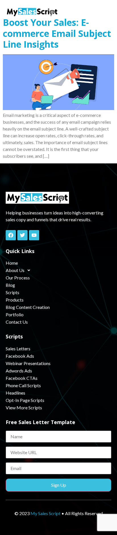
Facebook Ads (20, 356)
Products (15, 299)
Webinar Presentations (28, 363)
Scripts (12, 292)
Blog (10, 285)
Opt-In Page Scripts (25, 400)
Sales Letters (18, 348)
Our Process (18, 277)
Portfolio (15, 314)
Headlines (15, 392)
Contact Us (17, 322)
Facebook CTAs (21, 378)
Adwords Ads (19, 370)
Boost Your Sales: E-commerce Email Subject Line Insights (57, 33)
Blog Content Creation (28, 307)
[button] (105, 12)
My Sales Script (45, 513)
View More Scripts (24, 407)
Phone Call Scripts (23, 385)
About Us (15, 270)
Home (12, 263)
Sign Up (58, 485)
